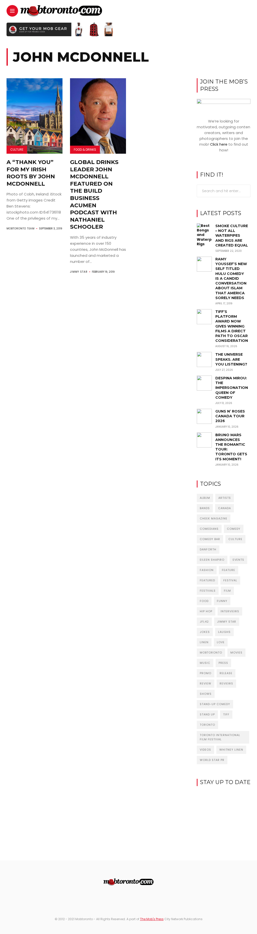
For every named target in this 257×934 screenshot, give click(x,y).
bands (205, 508)
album (205, 498)
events (238, 560)
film (227, 591)
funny (222, 601)
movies (236, 653)
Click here (218, 144)
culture (235, 539)
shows (206, 694)
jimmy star (226, 622)
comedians (209, 529)
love (221, 642)
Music (205, 663)
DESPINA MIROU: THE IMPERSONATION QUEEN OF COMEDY (231, 388)
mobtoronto (211, 653)
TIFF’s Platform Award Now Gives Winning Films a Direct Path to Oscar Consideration (231, 326)
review (205, 683)
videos (205, 750)
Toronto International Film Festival (220, 737)
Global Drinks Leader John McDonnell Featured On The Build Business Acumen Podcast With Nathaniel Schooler (94, 194)
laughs (224, 632)
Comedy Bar (210, 539)
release (226, 673)
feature (228, 570)
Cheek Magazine (213, 518)
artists (224, 498)
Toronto (207, 725)
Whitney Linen (231, 750)
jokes (205, 632)
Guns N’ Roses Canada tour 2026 (230, 416)
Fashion (207, 570)
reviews (226, 683)
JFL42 (204, 622)
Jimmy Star (79, 272)
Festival (230, 580)
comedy (233, 529)
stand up (207, 714)
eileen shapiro (212, 560)
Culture (16, 149)
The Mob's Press (152, 919)
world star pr (212, 760)
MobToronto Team (21, 228)
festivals (208, 591)
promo (205, 673)
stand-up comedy (215, 704)
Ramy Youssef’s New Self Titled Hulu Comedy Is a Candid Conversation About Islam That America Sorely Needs (231, 278)
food (204, 601)
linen (204, 642)
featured (207, 580)
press (223, 663)
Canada (224, 508)
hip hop (206, 611)
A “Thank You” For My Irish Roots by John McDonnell (31, 173)
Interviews (230, 611)
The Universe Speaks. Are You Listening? (231, 359)
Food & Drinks (85, 149)
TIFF (226, 714)
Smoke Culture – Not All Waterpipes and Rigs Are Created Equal (231, 236)
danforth (208, 549)
